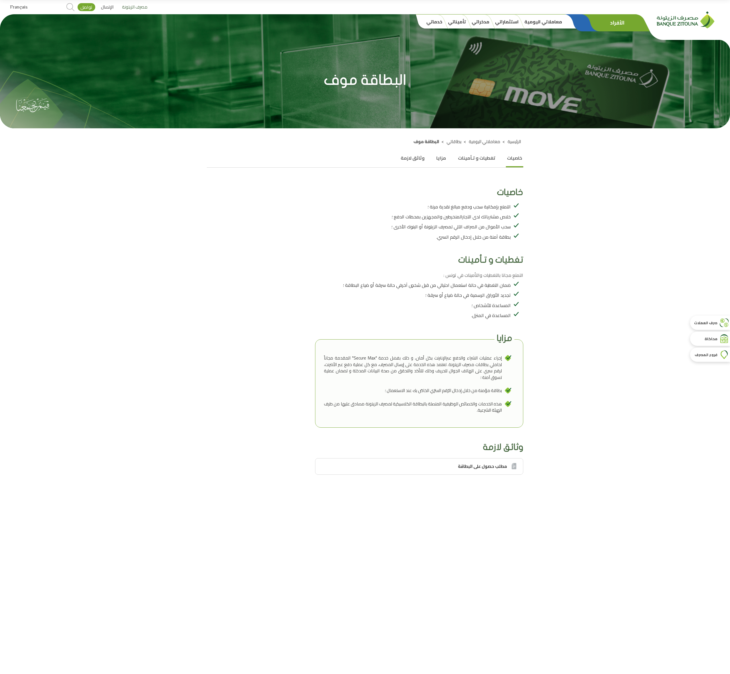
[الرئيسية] (686, 19)
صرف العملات (705, 323)
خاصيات (514, 158)
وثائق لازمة (413, 158)
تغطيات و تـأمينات (476, 158)
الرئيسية (514, 141)
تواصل (86, 7)
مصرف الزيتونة (134, 7)
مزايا (441, 158)
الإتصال (107, 7)
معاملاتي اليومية (484, 141)
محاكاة (711, 339)
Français (19, 7)
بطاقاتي (454, 141)
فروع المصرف (706, 355)
